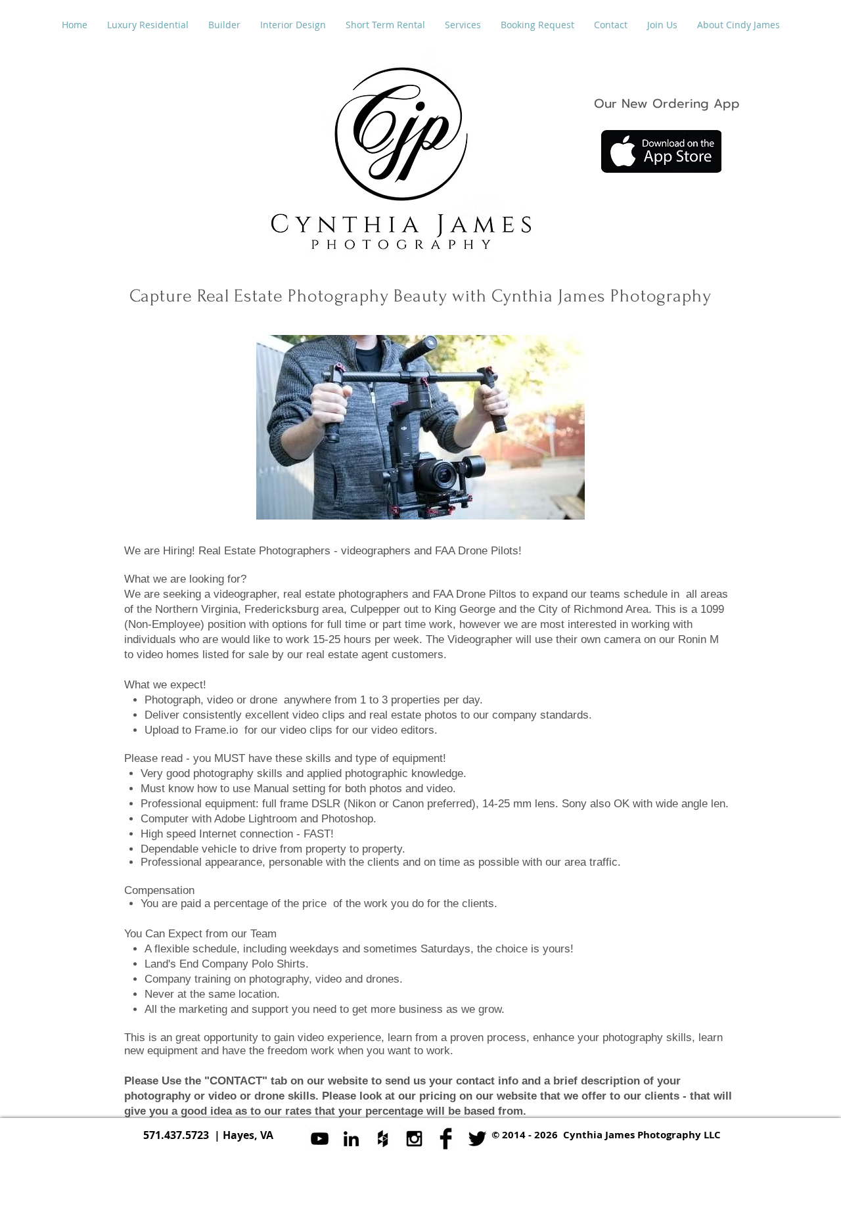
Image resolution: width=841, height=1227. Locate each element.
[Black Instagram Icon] (414, 1138)
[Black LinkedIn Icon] (351, 1138)
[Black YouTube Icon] (319, 1138)
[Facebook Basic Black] (446, 1138)
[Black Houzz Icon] (383, 1138)
